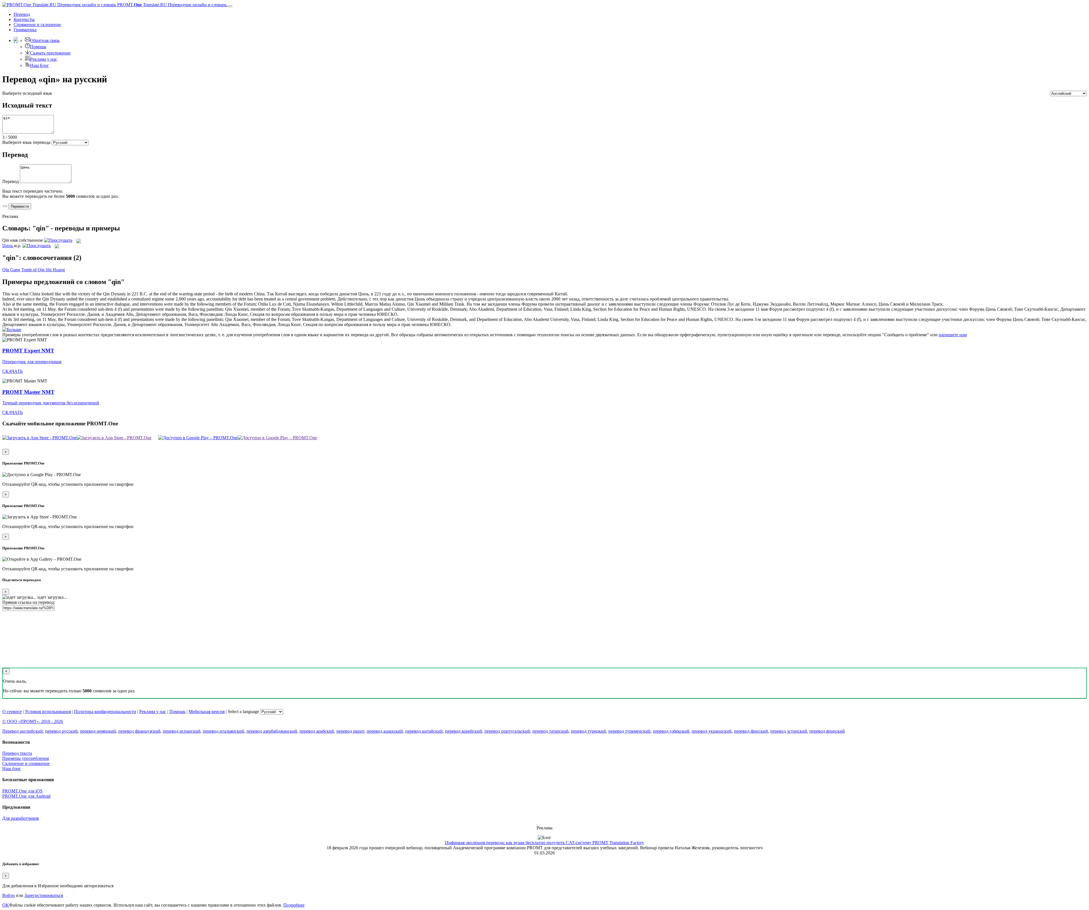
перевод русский (61, 731)
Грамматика (25, 29)
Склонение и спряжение (26, 763)
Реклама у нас (43, 59)
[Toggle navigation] (230, 6)
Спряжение (37, 24)
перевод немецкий (98, 731)
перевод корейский (463, 731)
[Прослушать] (58, 240)
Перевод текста (17, 753)
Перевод (22, 14)
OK (5, 905)
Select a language (243, 711)
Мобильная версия (207, 711)
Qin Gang (11, 269)
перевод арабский (316, 731)
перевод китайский (424, 731)
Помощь (38, 46)
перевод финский (751, 731)
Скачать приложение (50, 53)
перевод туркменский (629, 731)
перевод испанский (182, 731)
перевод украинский (712, 731)
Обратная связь (45, 40)
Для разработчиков (20, 818)
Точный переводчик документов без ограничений (50, 402)
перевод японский (827, 731)
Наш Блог (39, 65)
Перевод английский (22, 731)
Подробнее (294, 905)
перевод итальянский (223, 731)
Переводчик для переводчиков (32, 361)
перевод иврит (350, 731)
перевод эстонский (788, 731)
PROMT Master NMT (28, 392)
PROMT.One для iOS (22, 791)
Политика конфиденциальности (105, 711)
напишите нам (953, 334)
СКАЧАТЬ (12, 371)
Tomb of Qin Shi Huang (43, 269)
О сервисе (12, 711)
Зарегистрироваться (43, 895)
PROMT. (171, 4)
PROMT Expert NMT (28, 351)
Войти (8, 895)
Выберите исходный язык (27, 93)
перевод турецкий (588, 731)
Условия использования (48, 711)
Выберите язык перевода (26, 142)
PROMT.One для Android (26, 796)
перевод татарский (550, 731)
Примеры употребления (25, 758)
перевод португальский (507, 731)
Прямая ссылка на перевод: (28, 602)
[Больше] (11, 329)
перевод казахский (385, 731)
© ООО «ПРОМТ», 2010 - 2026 (32, 721)
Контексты (24, 19)
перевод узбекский (671, 731)
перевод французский (139, 731)
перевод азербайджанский (271, 731)
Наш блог (11, 768)
